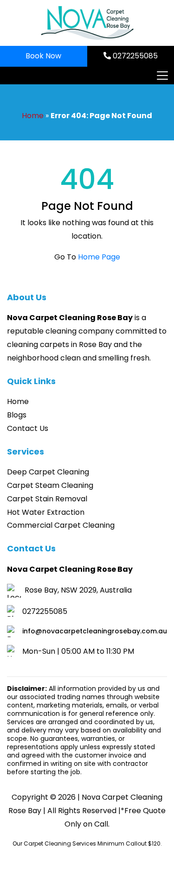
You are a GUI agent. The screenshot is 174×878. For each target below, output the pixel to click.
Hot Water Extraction (45, 512)
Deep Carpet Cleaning (48, 472)
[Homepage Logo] (87, 23)
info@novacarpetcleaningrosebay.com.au (94, 631)
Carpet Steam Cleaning (50, 485)
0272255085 (134, 56)
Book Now (43, 56)
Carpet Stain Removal (47, 498)
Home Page (99, 257)
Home (33, 115)
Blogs (16, 415)
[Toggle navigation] (162, 75)
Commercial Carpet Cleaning (61, 525)
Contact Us (27, 428)
